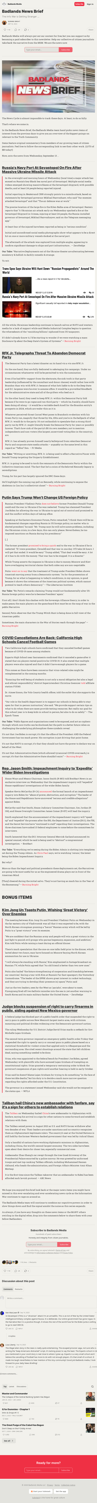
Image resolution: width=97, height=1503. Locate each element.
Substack (36, 1497)
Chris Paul (42, 853)
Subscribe (79, 4)
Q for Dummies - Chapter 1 (16, 1409)
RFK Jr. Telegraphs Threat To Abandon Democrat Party (44, 355)
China (45, 1113)
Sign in (90, 4)
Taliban (14, 1113)
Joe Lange (17, 1400)
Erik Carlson (17, 1431)
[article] (48, 1398)
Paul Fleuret (17, 1416)
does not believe (50, 503)
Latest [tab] (11, 1386)
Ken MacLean (11, 1312)
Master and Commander (15, 1393)
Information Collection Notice (48, 1253)
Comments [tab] (8, 1289)
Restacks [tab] (18, 1289)
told (83, 683)
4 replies (11, 1336)
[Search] (92, 1386)
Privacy (50, 1485)
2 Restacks (32, 1262)
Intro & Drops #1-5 (10, 1412)
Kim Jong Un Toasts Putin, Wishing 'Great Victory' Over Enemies (45, 912)
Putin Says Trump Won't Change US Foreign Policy (45, 497)
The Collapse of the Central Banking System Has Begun (26, 1397)
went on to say (19, 571)
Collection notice (68, 1485)
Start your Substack (42, 1491)
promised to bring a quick (42, 545)
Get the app (61, 1491)
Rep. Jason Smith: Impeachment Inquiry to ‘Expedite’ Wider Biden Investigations (47, 770)
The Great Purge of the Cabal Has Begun (23, 1425)
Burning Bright (14, 21)
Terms (57, 1485)
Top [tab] (5, 1386)
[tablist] (13, 1289)
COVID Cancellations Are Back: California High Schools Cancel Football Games (42, 640)
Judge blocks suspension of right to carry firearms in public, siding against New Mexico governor (47, 1008)
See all (7, 1440)
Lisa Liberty (11, 1344)
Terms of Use (61, 1250)
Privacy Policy (68, 1253)
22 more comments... (8, 1374)
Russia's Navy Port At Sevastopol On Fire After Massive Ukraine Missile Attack (41, 170)
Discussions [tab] (21, 1386)
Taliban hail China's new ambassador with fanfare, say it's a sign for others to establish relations (48, 1105)
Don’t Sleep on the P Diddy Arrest (16, 1428)
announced (46, 791)
